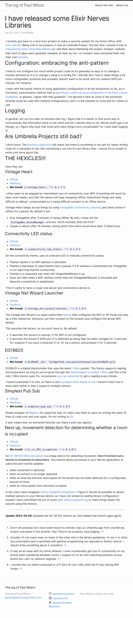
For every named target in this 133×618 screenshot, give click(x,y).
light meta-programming (73, 499)
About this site (104, 5)
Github (14, 179)
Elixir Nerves (13, 45)
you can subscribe (68, 376)
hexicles (23, 57)
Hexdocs (15, 183)
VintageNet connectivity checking (81, 207)
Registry (34, 412)
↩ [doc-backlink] (102, 531)
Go (71, 416)
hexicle (67, 314)
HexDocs (15, 402)
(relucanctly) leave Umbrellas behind (28, 49)
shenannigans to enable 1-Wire (89, 372)
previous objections (39, 144)
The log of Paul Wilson (24, 5)
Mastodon (54, 606)
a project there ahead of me (78, 382)
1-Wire (76, 368)
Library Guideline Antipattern (58, 492)
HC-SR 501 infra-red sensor (26, 455)
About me (122, 5)
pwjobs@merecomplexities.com (23, 597)
